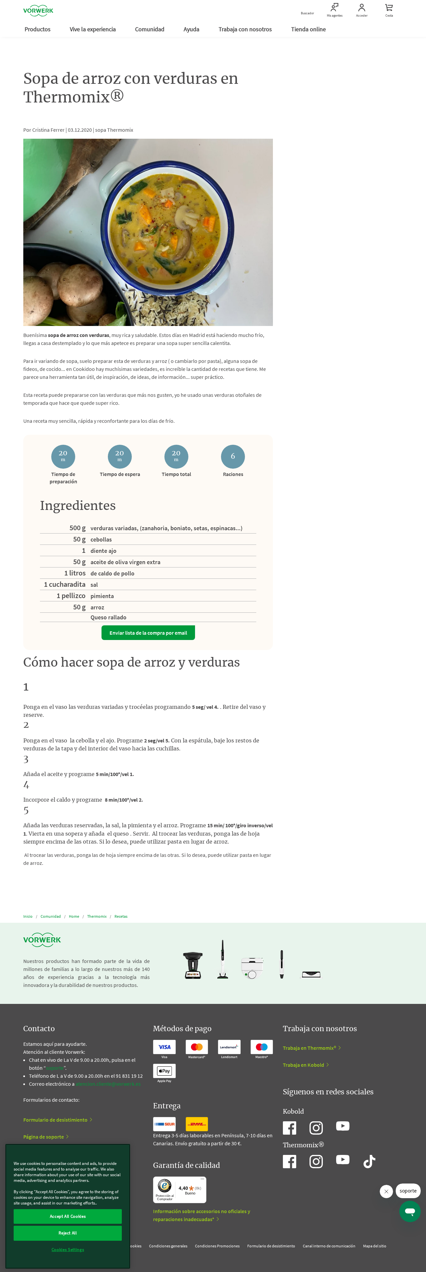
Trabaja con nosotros (246, 29)
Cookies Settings (68, 1249)
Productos (38, 29)
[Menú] (202, 1181)
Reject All (68, 1233)
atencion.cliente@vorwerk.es (108, 1083)
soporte (55, 1067)
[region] (67, 1206)
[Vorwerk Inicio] (38, 10)
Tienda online (309, 29)
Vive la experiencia (93, 29)
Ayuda (192, 29)
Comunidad (150, 29)
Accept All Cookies (68, 1216)
